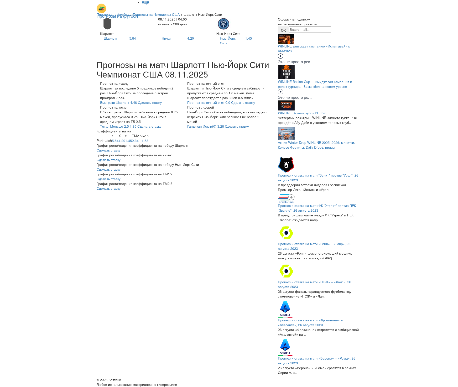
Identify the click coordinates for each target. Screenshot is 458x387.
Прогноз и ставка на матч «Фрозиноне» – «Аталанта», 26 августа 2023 (310, 322)
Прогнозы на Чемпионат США (156, 14)
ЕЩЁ (145, 2)
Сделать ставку (108, 150)
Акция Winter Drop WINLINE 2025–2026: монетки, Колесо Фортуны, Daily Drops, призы (316, 145)
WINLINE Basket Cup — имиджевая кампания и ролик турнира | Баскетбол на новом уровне (315, 84)
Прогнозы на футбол (113, 14)
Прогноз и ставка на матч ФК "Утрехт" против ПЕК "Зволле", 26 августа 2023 (317, 208)
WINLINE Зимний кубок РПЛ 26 (302, 112)
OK (283, 30)
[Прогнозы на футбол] (117, 6)
